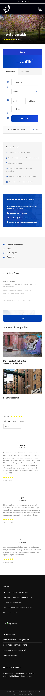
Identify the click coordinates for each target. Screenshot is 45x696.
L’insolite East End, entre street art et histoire (14, 362)
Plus (22, 318)
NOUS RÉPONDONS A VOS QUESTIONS (16, 640)
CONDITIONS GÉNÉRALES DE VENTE (15, 645)
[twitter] (22, 2)
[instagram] (28, 2)
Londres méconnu (11, 397)
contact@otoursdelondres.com (19, 597)
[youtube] (25, 2)
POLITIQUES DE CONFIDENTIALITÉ (14, 650)
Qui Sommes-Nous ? (10, 655)
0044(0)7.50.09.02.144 (19, 592)
